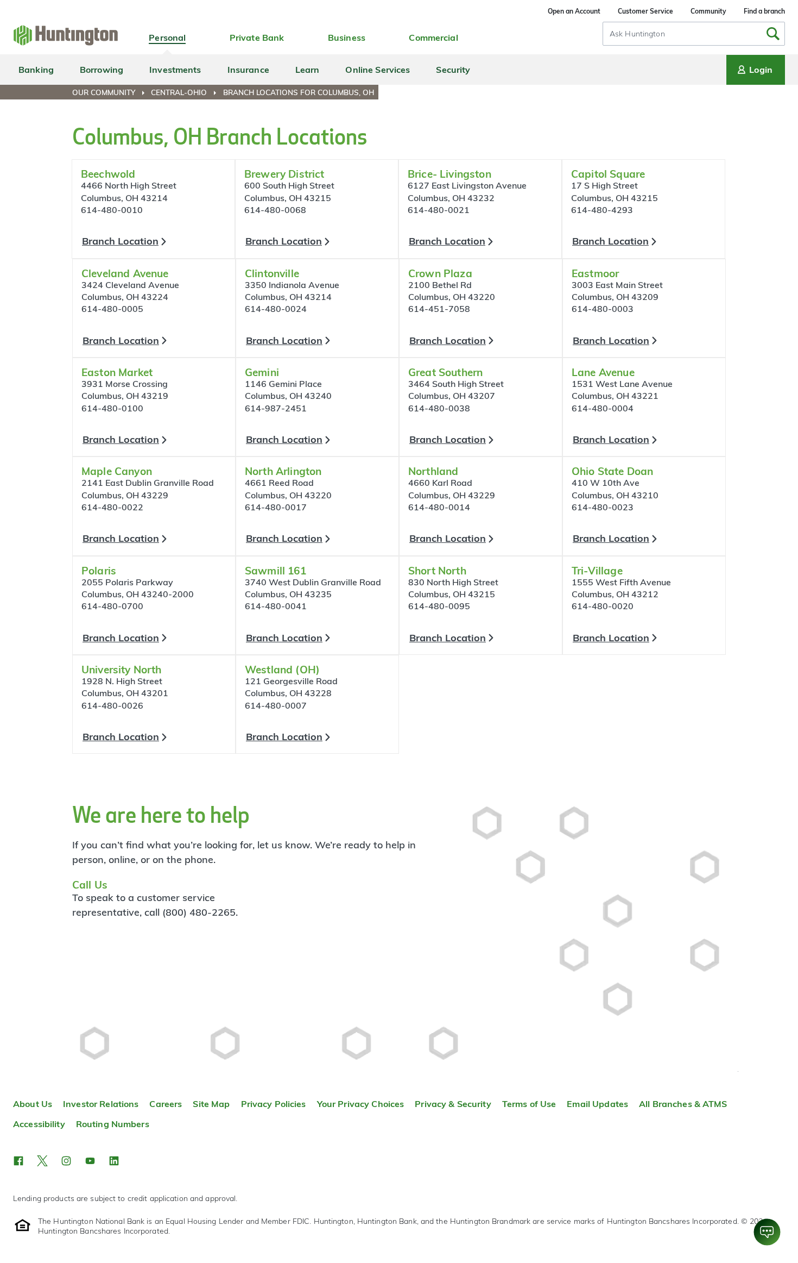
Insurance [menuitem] (248, 69)
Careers (165, 1103)
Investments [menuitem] (175, 69)
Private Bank (257, 37)
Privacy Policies (273, 1103)
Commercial (433, 37)
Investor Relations (100, 1103)
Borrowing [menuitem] (101, 69)
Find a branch (764, 11)
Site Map (211, 1103)
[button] (18, 1160)
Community (708, 11)
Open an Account (574, 11)
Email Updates (597, 1103)
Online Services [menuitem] (377, 69)
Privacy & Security (453, 1103)
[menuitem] (110, 92)
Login (760, 69)
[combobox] (694, 34)
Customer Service (645, 11)
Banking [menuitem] (36, 69)
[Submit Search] (773, 34)
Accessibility (39, 1123)
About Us (32, 1103)
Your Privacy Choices (360, 1103)
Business (346, 37)
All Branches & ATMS (683, 1103)
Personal (167, 37)
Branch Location (120, 241)
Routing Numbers (112, 1123)
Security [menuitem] (453, 69)
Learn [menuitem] (307, 69)
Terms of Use (529, 1103)
